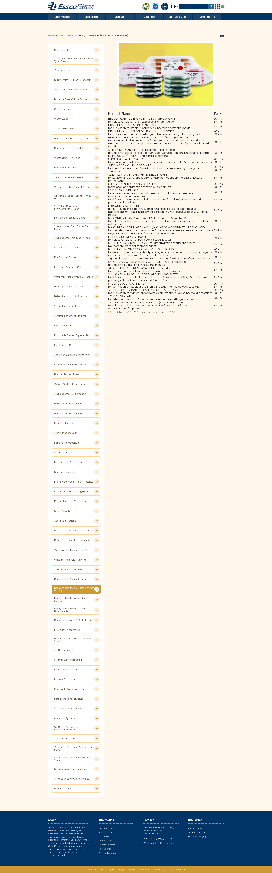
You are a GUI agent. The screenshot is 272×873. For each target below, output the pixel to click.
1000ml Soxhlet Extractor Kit (70, 384)
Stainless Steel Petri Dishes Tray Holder (71, 227)
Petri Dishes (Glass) (64, 788)
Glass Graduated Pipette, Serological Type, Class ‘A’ (74, 60)
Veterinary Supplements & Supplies (73, 276)
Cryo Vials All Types (64, 738)
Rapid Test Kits (62, 50)
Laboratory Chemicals (66, 669)
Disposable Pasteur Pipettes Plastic (73, 335)
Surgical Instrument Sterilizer (70, 315)
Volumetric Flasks (63, 70)
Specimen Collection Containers (71, 355)
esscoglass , (110, 869)
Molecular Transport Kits (67, 630)
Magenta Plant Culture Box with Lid (74, 99)
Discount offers (106, 828)
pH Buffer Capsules (64, 650)
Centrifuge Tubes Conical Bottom (72, 187)
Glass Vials (120, 17)
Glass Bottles (91, 17)
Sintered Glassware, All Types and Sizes (72, 759)
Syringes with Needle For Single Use (74, 364)
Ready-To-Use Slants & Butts (70, 579)
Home (51, 35)
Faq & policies (195, 828)
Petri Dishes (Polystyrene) (68, 698)
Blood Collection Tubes (66, 374)
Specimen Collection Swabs (69, 708)
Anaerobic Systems (64, 718)
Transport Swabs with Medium (70, 569)
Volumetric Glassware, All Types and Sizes (73, 748)
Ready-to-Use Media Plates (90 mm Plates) (74, 589)
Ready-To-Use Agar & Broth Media (73, 620)
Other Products (207, 17)
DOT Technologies (175, 869)
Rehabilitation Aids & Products (70, 296)
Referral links (105, 836)
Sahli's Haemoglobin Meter (69, 177)
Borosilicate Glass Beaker (68, 403)
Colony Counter (62, 511)
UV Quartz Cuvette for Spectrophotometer (66, 728)
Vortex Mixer (61, 452)
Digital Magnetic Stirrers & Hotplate (73, 481)
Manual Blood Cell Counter (68, 462)
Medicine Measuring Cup (68, 267)
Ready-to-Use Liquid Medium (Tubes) (70, 599)
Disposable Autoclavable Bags (70, 689)
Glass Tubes (149, 17)
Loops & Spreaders (64, 679)
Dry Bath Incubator (64, 472)
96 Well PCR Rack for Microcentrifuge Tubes (66, 207)
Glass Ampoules (62, 17)
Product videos (106, 832)
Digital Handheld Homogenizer (71, 491)
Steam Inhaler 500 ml (66, 433)
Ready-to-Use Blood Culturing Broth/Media (70, 610)
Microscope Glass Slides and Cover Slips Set (73, 640)
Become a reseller (108, 844)
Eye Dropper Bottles (65, 257)
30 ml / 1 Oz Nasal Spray (67, 247)
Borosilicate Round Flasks (68, 413)
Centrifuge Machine (65, 520)
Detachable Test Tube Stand (69, 217)
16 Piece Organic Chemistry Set (71, 778)
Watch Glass (61, 119)
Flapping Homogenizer (67, 442)
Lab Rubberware (63, 325)
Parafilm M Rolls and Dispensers (71, 530)
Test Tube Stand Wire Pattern (70, 89)
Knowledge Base (107, 853)
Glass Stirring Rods (64, 128)
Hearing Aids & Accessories (69, 286)
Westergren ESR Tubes (67, 158)
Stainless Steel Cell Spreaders (70, 394)
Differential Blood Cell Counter (71, 501)
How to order (105, 849)
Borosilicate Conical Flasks (68, 148)
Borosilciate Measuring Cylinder (71, 138)
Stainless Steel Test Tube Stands (72, 237)
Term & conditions (197, 832)
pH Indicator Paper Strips (68, 659)
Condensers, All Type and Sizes (71, 769)
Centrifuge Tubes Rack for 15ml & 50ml (72, 197)
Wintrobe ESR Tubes (65, 167)
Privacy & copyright (198, 836)
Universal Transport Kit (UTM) (70, 559)
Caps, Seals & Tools (178, 17)
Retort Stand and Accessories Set (72, 540)
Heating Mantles (63, 423)
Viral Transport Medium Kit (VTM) (72, 550)
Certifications (105, 840)
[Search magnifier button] (211, 6)
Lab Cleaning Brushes (66, 345)
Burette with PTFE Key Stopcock (72, 80)
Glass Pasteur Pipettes (66, 109)
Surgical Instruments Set (68, 306)
